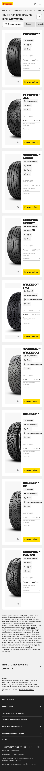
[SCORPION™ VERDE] (13, 182)
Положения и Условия (26, 690)
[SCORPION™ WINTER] (13, 578)
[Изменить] (39, 16)
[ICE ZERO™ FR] (13, 511)
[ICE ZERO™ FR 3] (13, 311)
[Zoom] (18, 82)
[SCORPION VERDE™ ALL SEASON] (13, 246)
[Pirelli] (9, 3)
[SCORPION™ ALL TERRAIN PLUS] (13, 119)
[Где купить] (35, 4)
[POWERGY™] (13, 59)
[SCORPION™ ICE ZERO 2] (13, 376)
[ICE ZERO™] (13, 443)
